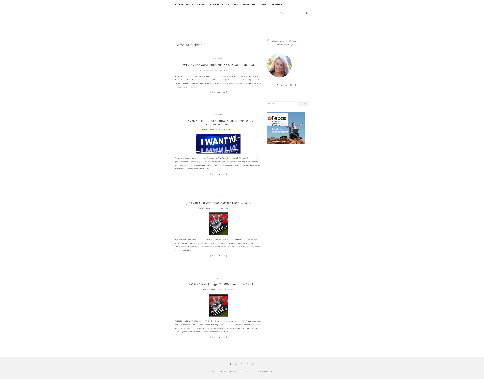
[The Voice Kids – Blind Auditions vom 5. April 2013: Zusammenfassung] (218, 144)
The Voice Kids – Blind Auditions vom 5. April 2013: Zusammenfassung (218, 122)
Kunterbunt (214, 4)
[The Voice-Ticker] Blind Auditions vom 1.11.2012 (218, 203)
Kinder (200, 4)
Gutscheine (234, 4)
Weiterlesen (218, 92)
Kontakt (263, 4)
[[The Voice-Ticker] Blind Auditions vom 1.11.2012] (218, 223)
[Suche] (307, 13)
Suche (303, 104)
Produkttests (182, 4)
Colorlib (251, 371)
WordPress (268, 371)
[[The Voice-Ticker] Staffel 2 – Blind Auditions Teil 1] (218, 305)
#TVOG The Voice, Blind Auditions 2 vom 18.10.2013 (218, 65)
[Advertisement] (286, 165)
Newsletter (249, 4)
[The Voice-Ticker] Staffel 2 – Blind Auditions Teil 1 (218, 284)
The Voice (217, 59)
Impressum (276, 4)
